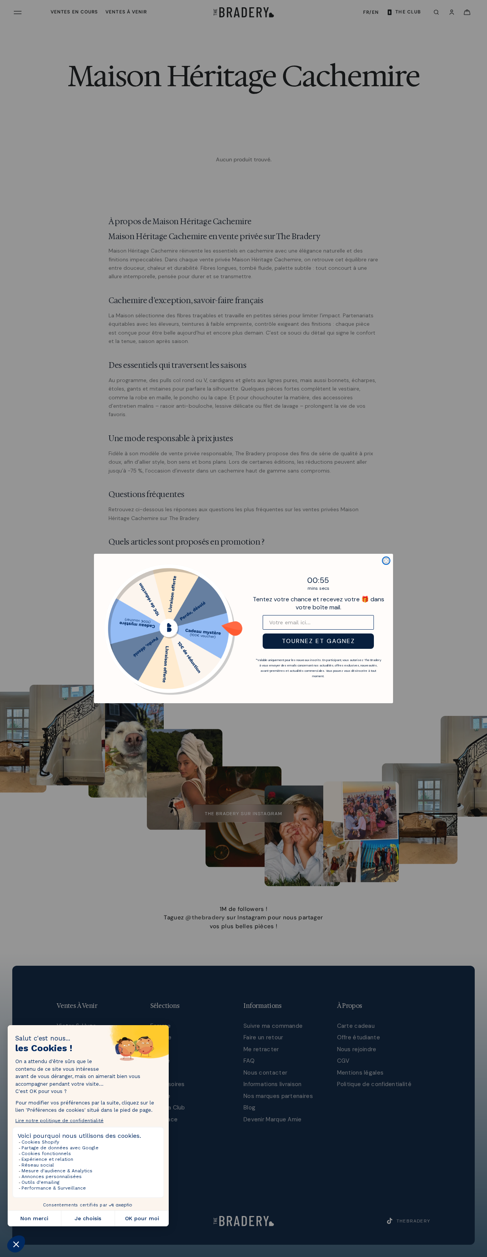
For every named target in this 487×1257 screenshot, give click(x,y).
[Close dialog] (386, 561)
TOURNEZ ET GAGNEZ (318, 641)
